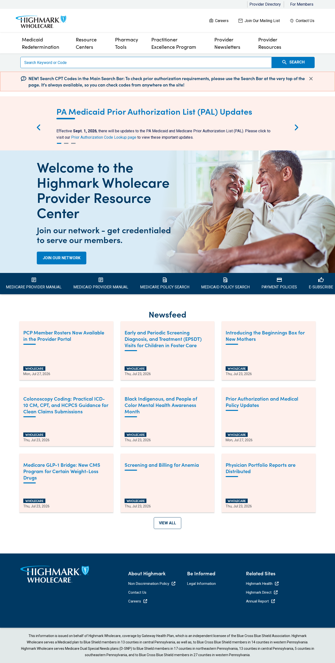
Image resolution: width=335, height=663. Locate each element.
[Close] (311, 78)
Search (293, 62)
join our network (61, 258)
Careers (222, 20)
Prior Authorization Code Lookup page (103, 137)
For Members (301, 4)
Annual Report (257, 601)
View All (167, 523)
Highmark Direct (258, 592)
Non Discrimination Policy (148, 583)
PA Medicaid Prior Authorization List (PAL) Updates (154, 111)
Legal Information (201, 583)
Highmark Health (259, 583)
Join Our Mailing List (262, 20)
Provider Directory (265, 4)
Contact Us (305, 20)
